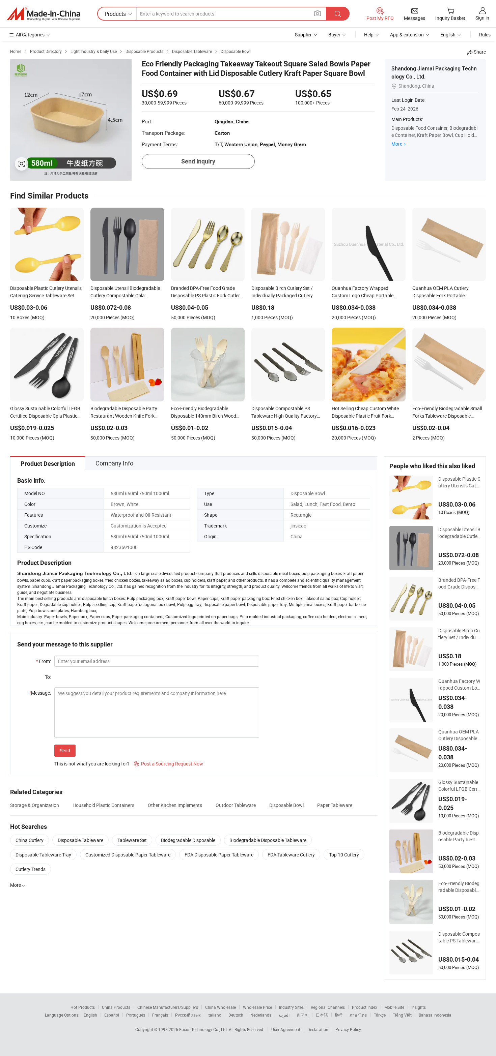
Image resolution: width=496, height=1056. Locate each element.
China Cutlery (30, 840)
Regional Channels (328, 1007)
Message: (40, 693)
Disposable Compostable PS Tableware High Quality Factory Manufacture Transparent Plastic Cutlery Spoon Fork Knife (459, 937)
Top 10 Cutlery (344, 854)
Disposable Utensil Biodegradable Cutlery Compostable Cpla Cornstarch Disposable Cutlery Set (459, 533)
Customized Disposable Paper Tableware (127, 854)
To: (48, 677)
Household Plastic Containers (103, 805)
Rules (485, 34)
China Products (116, 1007)
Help (369, 34)
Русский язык (187, 1015)
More (396, 144)
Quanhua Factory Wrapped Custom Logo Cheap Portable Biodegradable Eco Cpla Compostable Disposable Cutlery (459, 684)
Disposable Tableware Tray (43, 854)
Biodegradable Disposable (188, 840)
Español (111, 1015)
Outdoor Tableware (236, 805)
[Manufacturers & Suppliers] (43, 14)
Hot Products (83, 1007)
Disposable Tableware (80, 840)
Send (65, 750)
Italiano (214, 1015)
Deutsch (235, 1015)
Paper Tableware (334, 805)
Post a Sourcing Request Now (168, 763)
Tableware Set (132, 840)
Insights (418, 1007)
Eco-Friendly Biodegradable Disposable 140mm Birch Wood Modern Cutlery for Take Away (458, 887)
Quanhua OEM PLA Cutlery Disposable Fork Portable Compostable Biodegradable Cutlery (459, 735)
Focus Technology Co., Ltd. (204, 1029)
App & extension (407, 34)
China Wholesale (220, 1007)
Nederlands (260, 1015)
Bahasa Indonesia (435, 1015)
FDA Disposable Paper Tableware (219, 854)
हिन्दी (338, 1015)
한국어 (303, 1015)
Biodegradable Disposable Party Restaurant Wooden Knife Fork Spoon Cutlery (459, 836)
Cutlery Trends (31, 869)
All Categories (30, 34)
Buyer (334, 34)
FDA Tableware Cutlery (291, 854)
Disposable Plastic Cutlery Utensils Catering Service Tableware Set (459, 482)
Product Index (364, 1007)
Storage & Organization (34, 805)
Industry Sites (291, 1007)
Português (135, 1015)
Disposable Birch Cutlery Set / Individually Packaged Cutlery (459, 634)
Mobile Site (394, 1007)
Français (160, 1015)
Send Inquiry (198, 161)
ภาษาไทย (358, 1015)
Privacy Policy (348, 1029)
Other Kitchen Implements (175, 805)
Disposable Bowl (286, 805)
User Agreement (285, 1029)
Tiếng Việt (402, 1015)
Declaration (317, 1029)
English (90, 1015)
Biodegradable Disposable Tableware (267, 840)
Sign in (482, 17)
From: (43, 661)
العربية (284, 1015)
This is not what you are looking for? (92, 763)
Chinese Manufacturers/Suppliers (167, 1007)
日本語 (322, 1015)
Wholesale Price (257, 1007)
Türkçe (380, 1015)
